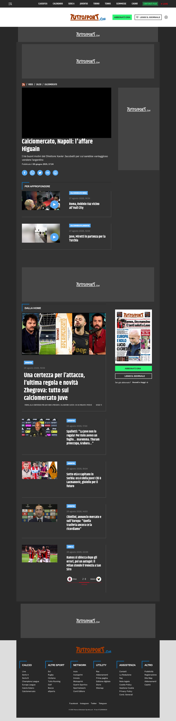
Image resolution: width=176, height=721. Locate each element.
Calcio (38, 84)
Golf (50, 684)
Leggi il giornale (150, 17)
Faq (121, 678)
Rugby (51, 675)
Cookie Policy (125, 684)
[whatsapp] (32, 173)
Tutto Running (54, 681)
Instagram (84, 703)
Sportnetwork (79, 688)
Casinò (135, 4)
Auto (75, 671)
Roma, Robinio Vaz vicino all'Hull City (84, 206)
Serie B (25, 678)
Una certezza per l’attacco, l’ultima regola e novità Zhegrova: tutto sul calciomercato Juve (54, 387)
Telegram (103, 703)
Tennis (108, 4)
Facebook (73, 703)
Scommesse (121, 4)
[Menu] (10, 4)
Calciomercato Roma (78, 193)
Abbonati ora (133, 368)
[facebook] (24, 173)
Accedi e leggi (139, 382)
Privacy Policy (125, 691)
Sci (49, 671)
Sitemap (99, 688)
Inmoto (76, 678)
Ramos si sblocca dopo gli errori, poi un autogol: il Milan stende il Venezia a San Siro (84, 563)
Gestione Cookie (126, 688)
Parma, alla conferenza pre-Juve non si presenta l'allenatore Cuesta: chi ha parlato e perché (58, 405)
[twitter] (40, 173)
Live (165, 4)
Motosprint (78, 681)
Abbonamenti (102, 675)
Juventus (84, 4)
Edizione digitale (103, 681)
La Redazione (125, 675)
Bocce (51, 688)
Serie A (71, 4)
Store (98, 684)
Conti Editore (79, 691)
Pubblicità (149, 671)
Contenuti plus (150, 3)
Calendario (58, 4)
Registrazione (151, 675)
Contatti (123, 671)
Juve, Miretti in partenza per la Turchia (87, 239)
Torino (96, 4)
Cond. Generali (126, 694)
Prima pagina (102, 678)
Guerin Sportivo (80, 684)
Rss (97, 671)
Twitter (94, 703)
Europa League (28, 684)
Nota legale (124, 681)
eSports (51, 691)
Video (30, 84)
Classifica (42, 4)
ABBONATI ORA (122, 17)
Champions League (30, 681)
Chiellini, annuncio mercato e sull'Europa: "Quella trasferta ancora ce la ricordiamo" (84, 523)
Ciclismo (52, 678)
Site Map (148, 678)
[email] (47, 173)
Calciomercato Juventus (80, 225)
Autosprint (78, 675)
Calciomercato (51, 84)
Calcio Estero (28, 688)
